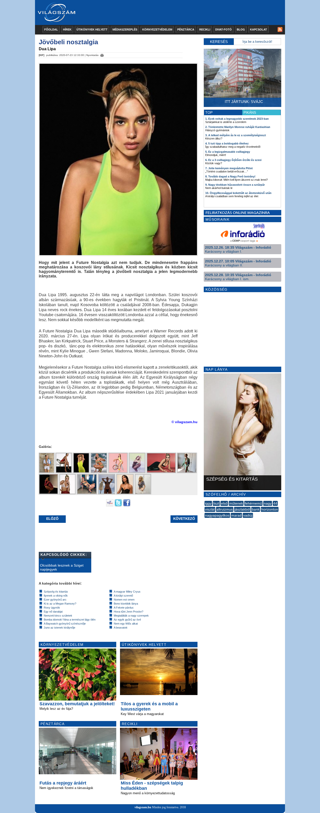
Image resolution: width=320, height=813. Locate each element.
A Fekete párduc (124, 607)
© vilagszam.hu (185, 422)
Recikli (204, 29)
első (224, 503)
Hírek (67, 29)
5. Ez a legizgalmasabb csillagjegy (227, 151)
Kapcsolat (258, 29)
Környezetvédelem (157, 29)
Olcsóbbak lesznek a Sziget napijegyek (62, 567)
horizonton (269, 509)
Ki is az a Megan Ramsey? (60, 603)
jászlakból (242, 509)
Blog (241, 29)
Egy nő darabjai (53, 611)
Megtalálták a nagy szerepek (131, 615)
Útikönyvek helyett (92, 29)
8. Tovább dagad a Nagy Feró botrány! (230, 176)
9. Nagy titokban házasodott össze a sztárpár (235, 184)
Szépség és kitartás (56, 591)
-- (205, 521)
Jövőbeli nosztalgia (68, 42)
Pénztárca (185, 29)
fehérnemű (253, 503)
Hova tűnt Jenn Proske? (128, 611)
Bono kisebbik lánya (126, 603)
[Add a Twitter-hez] (118, 505)
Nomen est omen (124, 599)
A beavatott (120, 627)
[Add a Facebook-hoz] (126, 505)
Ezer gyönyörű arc (55, 599)
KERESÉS (219, 41)
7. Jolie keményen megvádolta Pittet (229, 168)
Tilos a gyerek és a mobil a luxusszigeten (149, 706)
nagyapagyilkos (217, 515)
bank (256, 509)
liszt (216, 503)
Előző (52, 519)
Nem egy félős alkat (126, 623)
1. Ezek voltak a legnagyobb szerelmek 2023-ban (237, 118)
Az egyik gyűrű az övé (127, 619)
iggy (208, 503)
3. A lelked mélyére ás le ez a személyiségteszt (235, 135)
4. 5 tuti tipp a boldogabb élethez (227, 143)
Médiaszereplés (124, 29)
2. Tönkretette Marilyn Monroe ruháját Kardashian (237, 126)
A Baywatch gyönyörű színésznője (65, 623)
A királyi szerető (123, 595)
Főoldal (51, 29)
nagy (268, 503)
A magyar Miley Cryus (127, 591)
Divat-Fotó (223, 29)
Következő (184, 519)
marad (236, 515)
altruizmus (224, 509)
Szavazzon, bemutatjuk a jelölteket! (77, 703)
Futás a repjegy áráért (63, 783)
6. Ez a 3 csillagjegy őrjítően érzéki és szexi (233, 159)
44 (275, 503)
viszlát (210, 509)
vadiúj (247, 515)
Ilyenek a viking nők (56, 595)
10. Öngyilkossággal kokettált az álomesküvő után (238, 192)
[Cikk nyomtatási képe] (102, 54)
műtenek (236, 503)
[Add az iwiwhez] (110, 505)
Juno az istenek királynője (59, 627)
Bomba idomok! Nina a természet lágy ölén (70, 619)
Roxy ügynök (52, 607)
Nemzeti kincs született (58, 615)
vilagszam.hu (142, 807)
